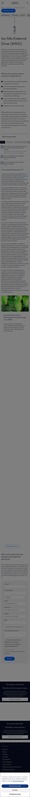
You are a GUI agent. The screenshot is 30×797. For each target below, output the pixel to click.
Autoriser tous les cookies (15, 786)
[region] (15, 784)
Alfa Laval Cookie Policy (18, 781)
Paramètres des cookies (15, 794)
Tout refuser (15, 790)
